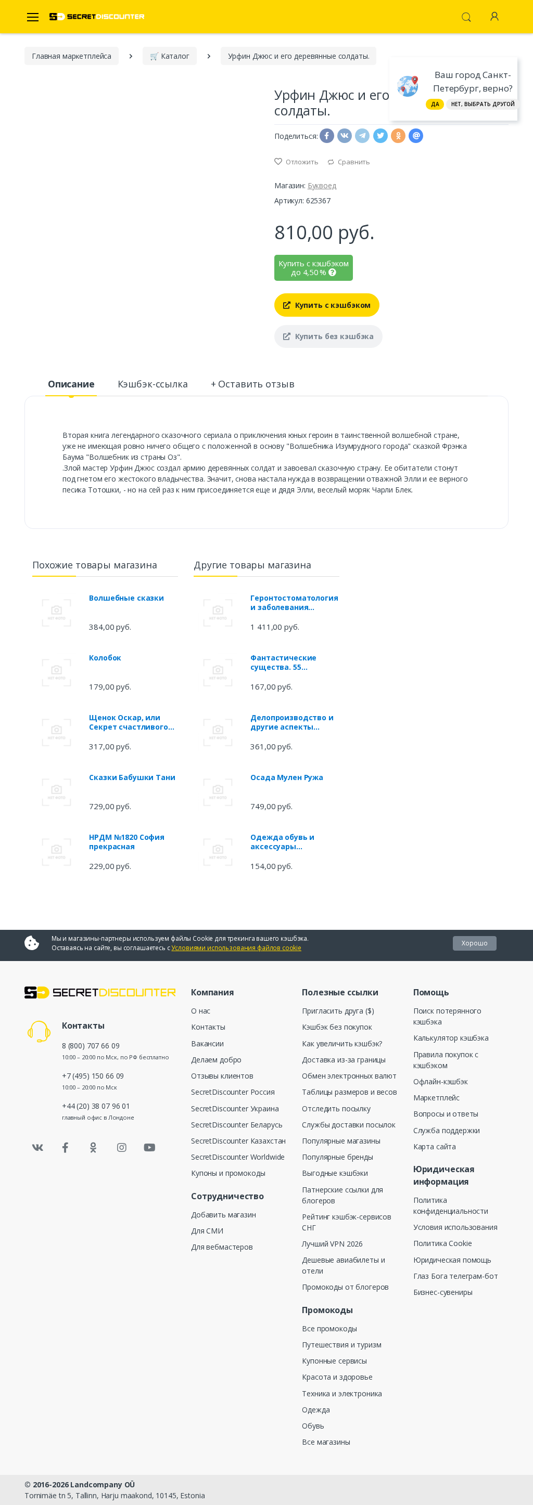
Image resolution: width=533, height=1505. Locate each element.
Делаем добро (216, 1060)
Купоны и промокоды (228, 1173)
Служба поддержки (446, 1130)
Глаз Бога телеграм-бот (455, 1276)
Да (435, 104)
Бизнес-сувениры (443, 1292)
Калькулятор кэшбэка (451, 1038)
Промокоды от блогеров (345, 1287)
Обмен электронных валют (349, 1076)
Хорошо (475, 943)
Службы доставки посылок (349, 1125)
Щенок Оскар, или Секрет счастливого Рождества (128, 722)
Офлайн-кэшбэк (440, 1081)
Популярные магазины (341, 1141)
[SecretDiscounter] (96, 17)
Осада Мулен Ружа (286, 777)
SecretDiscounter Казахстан (238, 1141)
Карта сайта (434, 1146)
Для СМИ (207, 1231)
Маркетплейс (436, 1097)
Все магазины (326, 1442)
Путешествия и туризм (341, 1345)
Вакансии (207, 1043)
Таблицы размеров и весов (349, 1092)
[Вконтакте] (37, 1148)
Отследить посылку (336, 1108)
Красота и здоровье (337, 1377)
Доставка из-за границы (344, 1060)
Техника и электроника (342, 1393)
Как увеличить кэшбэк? (342, 1043)
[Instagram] (122, 1148)
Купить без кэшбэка (333, 336)
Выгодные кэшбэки (335, 1173)
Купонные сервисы (334, 1361)
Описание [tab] (71, 384)
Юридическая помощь (452, 1260)
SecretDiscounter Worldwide (238, 1157)
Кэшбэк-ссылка (153, 384)
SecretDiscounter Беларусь (236, 1125)
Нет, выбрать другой (483, 104)
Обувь (313, 1426)
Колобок (105, 658)
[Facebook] (66, 1148)
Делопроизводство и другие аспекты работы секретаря (291, 722)
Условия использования (455, 1227)
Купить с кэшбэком (332, 305)
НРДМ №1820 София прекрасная (126, 842)
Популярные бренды (337, 1157)
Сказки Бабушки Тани (132, 777)
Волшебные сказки (126, 598)
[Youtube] (149, 1148)
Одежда (315, 1410)
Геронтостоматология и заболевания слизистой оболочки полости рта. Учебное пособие (294, 602)
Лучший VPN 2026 (332, 1244)
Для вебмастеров (222, 1247)
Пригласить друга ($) (338, 1011)
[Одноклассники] (94, 1148)
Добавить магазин (223, 1214)
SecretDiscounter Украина (235, 1108)
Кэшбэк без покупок (337, 1027)
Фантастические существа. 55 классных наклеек (286, 662)
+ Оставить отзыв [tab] (253, 384)
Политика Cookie (442, 1243)
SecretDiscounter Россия (233, 1092)
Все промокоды (329, 1328)
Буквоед (322, 185)
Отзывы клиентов (222, 1076)
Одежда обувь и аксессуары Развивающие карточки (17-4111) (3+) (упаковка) (286, 842)
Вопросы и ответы (446, 1114)
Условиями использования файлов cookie (236, 947)
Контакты (208, 1027)
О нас (200, 1011)
